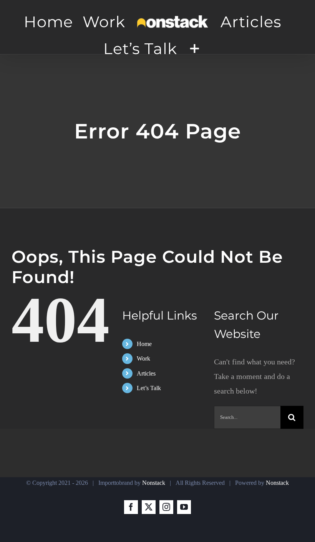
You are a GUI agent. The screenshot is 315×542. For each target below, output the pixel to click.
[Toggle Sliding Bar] (194, 48)
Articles (146, 373)
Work (143, 358)
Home (144, 344)
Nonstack (153, 482)
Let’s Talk (149, 388)
